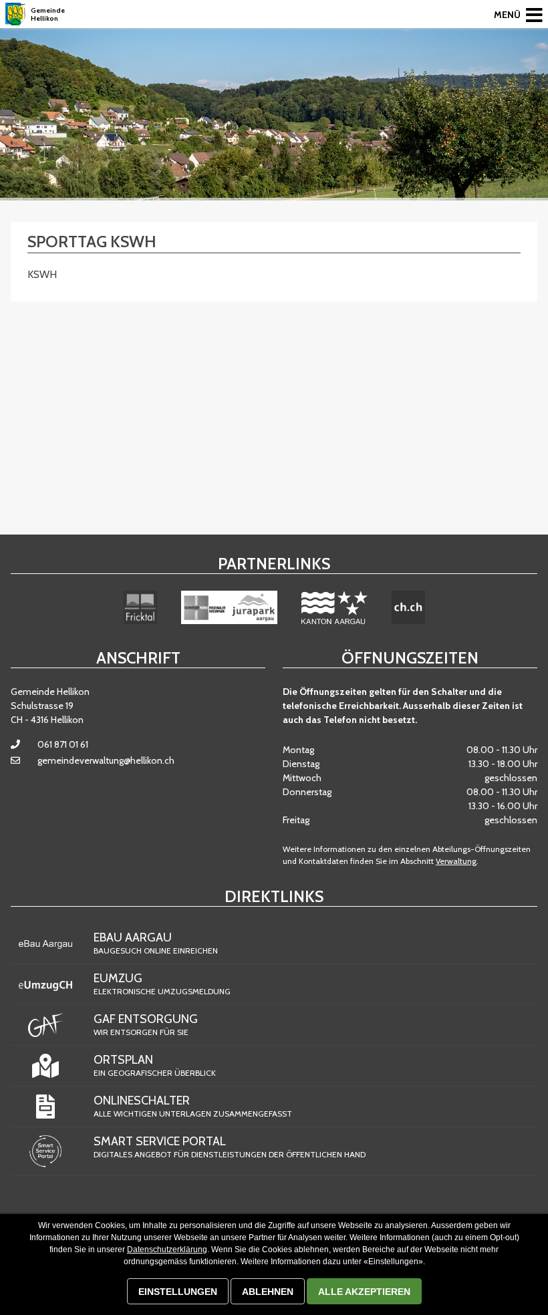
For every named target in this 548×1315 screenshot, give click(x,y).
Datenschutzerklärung (167, 1249)
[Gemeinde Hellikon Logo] (15, 14)
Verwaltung (456, 861)
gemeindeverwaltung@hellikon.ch (105, 760)
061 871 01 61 (62, 744)
